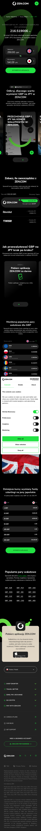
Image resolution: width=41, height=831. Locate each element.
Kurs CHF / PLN (15, 789)
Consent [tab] (7, 385)
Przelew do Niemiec (31, 773)
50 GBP (6, 524)
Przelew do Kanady (31, 775)
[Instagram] (36, 755)
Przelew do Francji (27, 779)
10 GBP (6, 513)
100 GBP (7, 529)
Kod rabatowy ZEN (9, 784)
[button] (20, 304)
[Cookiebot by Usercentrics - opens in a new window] (30, 379)
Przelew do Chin (19, 775)
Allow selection (20, 444)
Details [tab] (20, 385)
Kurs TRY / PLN (15, 794)
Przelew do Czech (9, 775)
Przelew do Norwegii (23, 777)
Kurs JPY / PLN (22, 791)
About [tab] (33, 385)
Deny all (20, 450)
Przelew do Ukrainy (19, 773)
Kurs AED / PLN (25, 789)
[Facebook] (30, 755)
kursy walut (22, 576)
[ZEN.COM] (9, 756)
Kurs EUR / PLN (18, 787)
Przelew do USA (24, 771)
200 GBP (7, 534)
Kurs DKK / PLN (18, 792)
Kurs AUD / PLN (12, 791)
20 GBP (6, 518)
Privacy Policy (20, 766)
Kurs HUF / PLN (28, 792)
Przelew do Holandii (10, 777)
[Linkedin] (20, 755)
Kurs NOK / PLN (31, 791)
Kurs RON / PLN (26, 794)
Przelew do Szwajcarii (15, 779)
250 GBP (7, 540)
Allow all (20, 439)
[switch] (36, 417)
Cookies (34, 766)
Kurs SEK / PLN (8, 792)
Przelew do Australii (17, 781)
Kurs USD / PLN (28, 787)
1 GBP (6, 508)
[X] (25, 755)
